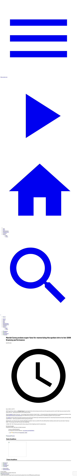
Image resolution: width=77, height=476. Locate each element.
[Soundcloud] (5, 333)
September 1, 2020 (23, 432)
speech (9, 417)
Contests (5, 233)
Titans (6, 236)
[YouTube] (5, 334)
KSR (4, 228)
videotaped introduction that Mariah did (14, 415)
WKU (4, 229)
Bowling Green (6, 230)
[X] (5, 332)
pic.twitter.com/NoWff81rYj (28, 430)
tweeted (10, 414)
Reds (6, 235)
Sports (4, 234)
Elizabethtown (6, 232)
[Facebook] (5, 331)
